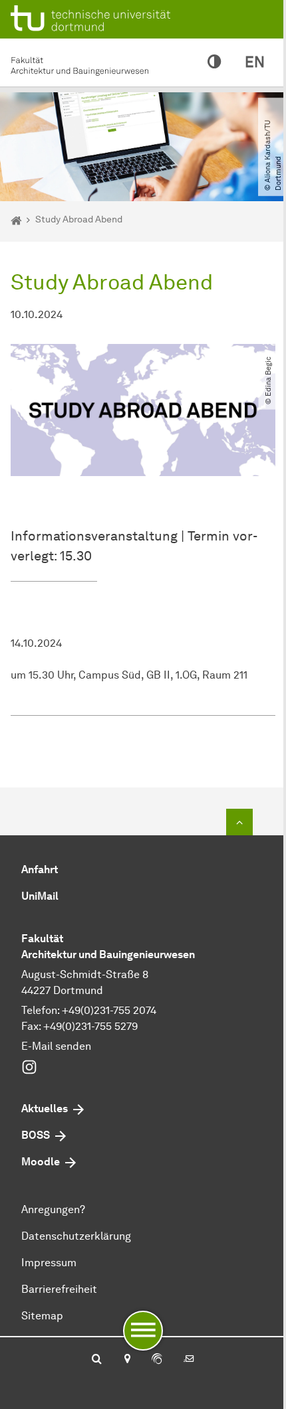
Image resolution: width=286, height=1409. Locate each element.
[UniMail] (189, 1360)
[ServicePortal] (157, 1360)
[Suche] (96, 1360)
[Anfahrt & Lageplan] (126, 1360)
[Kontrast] (214, 62)
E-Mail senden (56, 1046)
